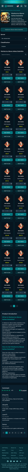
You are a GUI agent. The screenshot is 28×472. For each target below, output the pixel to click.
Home (2, 10)
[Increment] (11, 75)
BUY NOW (7, 78)
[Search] (25, 54)
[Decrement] (3, 75)
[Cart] (25, 6)
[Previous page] (11, 306)
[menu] (2, 6)
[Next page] (17, 306)
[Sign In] (21, 6)
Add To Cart (7, 82)
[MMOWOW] (9, 6)
